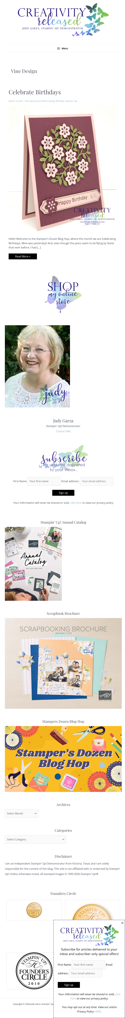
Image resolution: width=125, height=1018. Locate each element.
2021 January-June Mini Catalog (40, 101)
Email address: (70, 481)
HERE (97, 1011)
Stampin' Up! (71, 101)
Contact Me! (63, 431)
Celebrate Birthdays (35, 92)
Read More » (22, 256)
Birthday (60, 101)
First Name (20, 481)
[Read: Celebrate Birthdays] (62, 168)
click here (76, 503)
